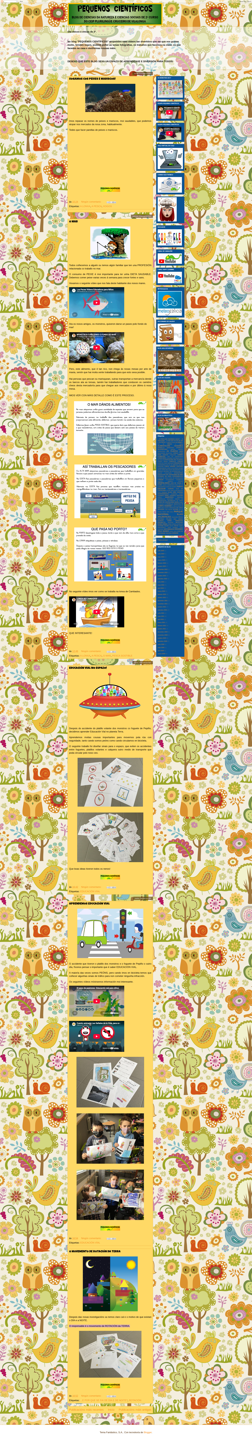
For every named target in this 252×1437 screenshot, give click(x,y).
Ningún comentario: (91, 201)
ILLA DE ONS (169, 490)
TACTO (176, 526)
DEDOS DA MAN (178, 468)
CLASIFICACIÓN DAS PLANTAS (173, 460)
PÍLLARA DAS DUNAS (174, 519)
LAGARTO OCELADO (176, 495)
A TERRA (179, 444)
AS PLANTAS (172, 451)
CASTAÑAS (169, 458)
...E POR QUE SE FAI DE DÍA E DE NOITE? (104, 1400)
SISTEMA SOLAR (163, 526)
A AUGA (174, 442)
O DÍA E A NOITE (176, 506)
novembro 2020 (163, 635)
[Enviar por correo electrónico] (108, 202)
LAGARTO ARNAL (163, 495)
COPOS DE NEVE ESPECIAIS (165, 463)
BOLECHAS (169, 453)
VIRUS (171, 531)
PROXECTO (161, 522)
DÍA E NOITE (169, 469)
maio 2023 (161, 557)
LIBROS (160, 497)
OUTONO (175, 509)
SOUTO (171, 525)
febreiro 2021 (162, 625)
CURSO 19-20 (170, 468)
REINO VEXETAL (172, 524)
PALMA (164, 511)
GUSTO (165, 485)
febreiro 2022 (162, 594)
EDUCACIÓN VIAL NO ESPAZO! (88, 668)
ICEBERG (171, 488)
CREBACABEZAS (162, 468)
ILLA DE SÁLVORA (178, 490)
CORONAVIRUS (178, 463)
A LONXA (85, 206)
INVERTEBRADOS (163, 494)
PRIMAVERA (179, 520)
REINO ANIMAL (163, 524)
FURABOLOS (179, 479)
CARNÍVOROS (162, 458)
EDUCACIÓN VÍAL (90, 891)
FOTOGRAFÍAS (170, 479)
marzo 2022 (161, 591)
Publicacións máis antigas (135, 1409)
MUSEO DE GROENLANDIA (166, 502)
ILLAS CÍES (172, 492)
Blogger (148, 1432)
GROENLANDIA (164, 483)
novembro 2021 (163, 604)
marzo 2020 (161, 653)
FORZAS (160, 479)
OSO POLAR (168, 509)
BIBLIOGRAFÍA (161, 453)
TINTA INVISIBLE (173, 527)
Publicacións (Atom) (118, 1417)
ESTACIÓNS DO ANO (176, 474)
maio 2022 (161, 585)
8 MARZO (168, 442)
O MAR (73, 221)
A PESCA (97, 206)
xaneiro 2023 (162, 566)
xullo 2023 (161, 550)
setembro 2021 (162, 610)
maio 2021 (161, 616)
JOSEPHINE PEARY (177, 494)
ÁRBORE (173, 449)
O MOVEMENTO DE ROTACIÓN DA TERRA (94, 1251)
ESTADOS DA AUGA (164, 476)
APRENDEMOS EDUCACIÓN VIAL (89, 903)
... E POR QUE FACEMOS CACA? (169, 439)
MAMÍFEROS (169, 497)
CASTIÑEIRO (176, 458)
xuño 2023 (161, 554)
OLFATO (166, 507)
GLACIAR (180, 481)
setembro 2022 (162, 578)
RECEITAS (170, 522)
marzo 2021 (161, 622)
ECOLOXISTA (168, 473)
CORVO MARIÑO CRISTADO (173, 466)
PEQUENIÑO (175, 517)
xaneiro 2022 (162, 597)
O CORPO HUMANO (170, 505)
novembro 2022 (163, 572)
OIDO (162, 507)
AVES (181, 451)
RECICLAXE (179, 522)
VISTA (175, 531)
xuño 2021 (161, 613)
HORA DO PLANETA (171, 486)
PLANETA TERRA (165, 520)
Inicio (111, 1409)
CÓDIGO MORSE (163, 461)
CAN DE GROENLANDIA (175, 456)
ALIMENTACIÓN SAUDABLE (170, 446)
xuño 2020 (161, 644)
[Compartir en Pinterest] (115, 202)
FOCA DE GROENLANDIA (176, 478)
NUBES (181, 502)
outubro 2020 (162, 638)
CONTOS (180, 461)
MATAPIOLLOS (161, 499)
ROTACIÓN (135, 1400)
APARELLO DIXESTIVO (166, 447)
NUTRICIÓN (161, 504)
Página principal (163, 540)
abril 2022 (161, 588)
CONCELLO (172, 461)
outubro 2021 (162, 607)
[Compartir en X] (111, 202)
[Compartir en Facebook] (113, 202)
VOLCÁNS (169, 533)
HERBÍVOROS (171, 485)
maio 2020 (161, 647)
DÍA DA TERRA (161, 469)
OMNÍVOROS (172, 507)
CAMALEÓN (173, 454)
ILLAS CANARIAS (162, 492)
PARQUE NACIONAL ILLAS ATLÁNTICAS (170, 514)
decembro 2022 (163, 569)
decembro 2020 (163, 632)
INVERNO (180, 492)
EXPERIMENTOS (178, 476)
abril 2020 (161, 650)
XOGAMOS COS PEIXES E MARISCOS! (92, 79)
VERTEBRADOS (169, 529)
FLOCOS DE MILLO (163, 478)
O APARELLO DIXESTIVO (173, 504)
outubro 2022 (162, 575)
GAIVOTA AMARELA (165, 481)
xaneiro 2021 (162, 629)
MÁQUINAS (180, 497)
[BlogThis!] (109, 202)
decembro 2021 (163, 600)
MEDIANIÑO (170, 499)
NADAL (177, 502)
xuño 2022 (161, 582)
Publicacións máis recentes (86, 1409)
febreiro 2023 (162, 563)
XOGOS (107, 206)
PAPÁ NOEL (170, 511)
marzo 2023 (161, 560)
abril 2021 (161, 619)
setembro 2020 (162, 641)
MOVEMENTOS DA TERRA (175, 500)
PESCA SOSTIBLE (122, 655)
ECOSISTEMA (178, 473)
